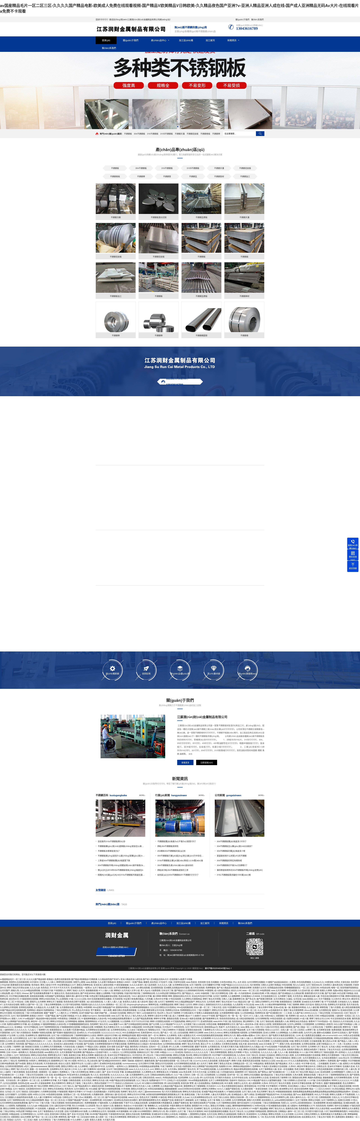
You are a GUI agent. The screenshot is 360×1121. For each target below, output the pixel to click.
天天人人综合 (294, 1063)
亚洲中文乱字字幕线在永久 (119, 1055)
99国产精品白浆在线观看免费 (13, 1010)
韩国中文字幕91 (75, 1091)
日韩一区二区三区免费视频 (203, 1074)
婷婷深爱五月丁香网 (136, 1116)
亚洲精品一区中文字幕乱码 (26, 1026)
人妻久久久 (231, 1057)
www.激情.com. (247, 1026)
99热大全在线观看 (351, 1035)
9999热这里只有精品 (152, 1026)
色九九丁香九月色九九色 (136, 1015)
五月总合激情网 (10, 1083)
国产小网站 (249, 1094)
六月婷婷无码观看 (48, 1091)
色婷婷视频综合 (63, 1038)
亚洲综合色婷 (346, 1010)
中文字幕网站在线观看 (317, 1085)
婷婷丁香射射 (128, 1060)
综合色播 (101, 1069)
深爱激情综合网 (279, 1024)
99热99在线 (260, 1105)
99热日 (52, 1038)
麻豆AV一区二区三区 (40, 1021)
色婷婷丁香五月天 (129, 1091)
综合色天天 (14, 998)
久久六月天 (262, 1010)
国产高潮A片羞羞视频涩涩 (64, 1032)
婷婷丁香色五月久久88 (319, 1018)
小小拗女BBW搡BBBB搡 (275, 1004)
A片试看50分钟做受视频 (152, 1083)
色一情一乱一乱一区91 (238, 1015)
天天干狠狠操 (324, 998)
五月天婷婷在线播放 (256, 982)
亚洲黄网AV (230, 1010)
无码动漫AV (34, 1091)
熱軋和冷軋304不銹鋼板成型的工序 (172, 870)
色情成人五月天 (14, 1119)
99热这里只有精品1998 (26, 1111)
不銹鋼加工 (245, 176)
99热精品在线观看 (101, 1077)
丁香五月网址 (9, 1111)
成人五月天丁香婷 (204, 1063)
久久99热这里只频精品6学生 (168, 993)
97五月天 (102, 1021)
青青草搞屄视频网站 (349, 987)
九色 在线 (48, 1074)
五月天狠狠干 (11, 1094)
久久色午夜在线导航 (71, 1004)
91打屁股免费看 (178, 1021)
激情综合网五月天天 (182, 996)
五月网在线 (255, 1052)
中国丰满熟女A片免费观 (180, 1105)
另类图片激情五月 (295, 1049)
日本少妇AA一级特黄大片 (17, 1052)
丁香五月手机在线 (157, 1038)
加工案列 (210, 40)
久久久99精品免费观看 (30, 990)
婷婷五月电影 (314, 1100)
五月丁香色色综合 (22, 1055)
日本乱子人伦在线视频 (177, 1080)
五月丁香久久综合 (221, 1097)
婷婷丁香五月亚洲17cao (226, 1001)
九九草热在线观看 (128, 1052)
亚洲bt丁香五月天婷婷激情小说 (152, 1049)
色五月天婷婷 (263, 1041)
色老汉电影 (299, 1069)
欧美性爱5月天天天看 (314, 993)
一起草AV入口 (121, 1066)
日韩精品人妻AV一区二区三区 (291, 1111)
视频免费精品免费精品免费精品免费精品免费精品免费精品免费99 (322, 1091)
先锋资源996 (146, 1032)
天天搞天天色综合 (223, 1077)
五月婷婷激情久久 (28, 1114)
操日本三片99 (71, 1069)
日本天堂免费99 (323, 1080)
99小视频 (72, 1060)
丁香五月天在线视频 (34, 1074)
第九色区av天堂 (329, 1041)
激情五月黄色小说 (69, 1066)
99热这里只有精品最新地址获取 (103, 996)
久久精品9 (250, 1007)
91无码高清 (153, 1041)
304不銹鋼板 (139, 133)
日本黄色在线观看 (230, 1043)
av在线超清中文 (275, 1010)
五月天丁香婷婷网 (166, 1001)
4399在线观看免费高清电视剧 (209, 1035)
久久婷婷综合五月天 (97, 1111)
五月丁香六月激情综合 (21, 1032)
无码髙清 (143, 1041)
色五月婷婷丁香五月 (265, 1091)
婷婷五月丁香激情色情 (10, 1057)
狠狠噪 (81, 1021)
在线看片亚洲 (349, 1066)
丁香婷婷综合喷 (148, 993)
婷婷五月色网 (274, 1114)
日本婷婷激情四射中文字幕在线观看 (110, 1043)
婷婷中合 (347, 1026)
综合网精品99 (60, 1074)
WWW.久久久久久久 (340, 1080)
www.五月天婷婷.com (155, 1116)
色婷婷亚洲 (260, 1012)
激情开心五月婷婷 (38, 1001)
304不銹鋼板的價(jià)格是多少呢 (231, 850)
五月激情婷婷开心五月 (139, 1074)
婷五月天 (346, 998)
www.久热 (259, 1004)
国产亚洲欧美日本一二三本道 (279, 1012)
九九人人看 (283, 1052)
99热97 (253, 1041)
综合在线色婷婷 (301, 1088)
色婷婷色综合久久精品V (137, 1043)
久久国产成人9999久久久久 (305, 1012)
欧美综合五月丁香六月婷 (148, 1052)
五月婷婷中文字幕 (48, 1080)
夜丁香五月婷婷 (41, 1085)
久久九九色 (194, 1077)
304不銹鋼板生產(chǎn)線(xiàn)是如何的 (175, 865)
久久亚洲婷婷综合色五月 (201, 1097)
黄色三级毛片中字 (48, 984)
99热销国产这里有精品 (55, 996)
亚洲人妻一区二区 (202, 1007)
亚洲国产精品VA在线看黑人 (214, 1091)
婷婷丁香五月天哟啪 (211, 998)
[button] (177, 126)
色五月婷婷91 (349, 1083)
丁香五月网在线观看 (163, 1055)
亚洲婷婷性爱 (96, 1100)
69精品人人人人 (167, 1052)
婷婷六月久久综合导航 (319, 1108)
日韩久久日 (351, 1071)
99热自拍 (57, 1097)
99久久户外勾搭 (321, 1094)
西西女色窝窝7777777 (104, 1083)
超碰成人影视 (111, 1038)
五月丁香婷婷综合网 (16, 1100)
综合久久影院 (265, 1024)
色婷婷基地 (211, 987)
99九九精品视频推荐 (35, 1100)
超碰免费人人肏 (282, 1021)
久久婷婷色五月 (148, 1071)
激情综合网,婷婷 (299, 1077)
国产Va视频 (20, 1063)
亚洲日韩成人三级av (297, 1085)
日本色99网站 (226, 982)
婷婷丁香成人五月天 (76, 990)
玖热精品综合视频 (275, 987)
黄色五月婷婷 (87, 1055)
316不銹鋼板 (152, 133)
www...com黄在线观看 (140, 987)
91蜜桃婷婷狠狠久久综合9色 (93, 1018)
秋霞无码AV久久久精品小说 (251, 1046)
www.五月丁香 (117, 1015)
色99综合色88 (155, 1043)
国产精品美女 (267, 1057)
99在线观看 (287, 984)
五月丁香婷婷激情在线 (49, 1026)
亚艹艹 (275, 1043)
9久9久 (156, 1032)
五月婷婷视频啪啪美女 (139, 1007)
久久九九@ (35, 987)
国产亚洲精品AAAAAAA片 (109, 1060)
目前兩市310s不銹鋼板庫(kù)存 (111, 841)
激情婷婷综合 (91, 1021)
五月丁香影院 (195, 984)
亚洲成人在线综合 (267, 1055)
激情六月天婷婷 (254, 1100)
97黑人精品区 (271, 993)
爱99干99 (122, 1038)
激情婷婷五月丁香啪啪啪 (194, 1085)
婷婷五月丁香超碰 (54, 1001)
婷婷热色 (62, 1116)
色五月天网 (270, 1116)
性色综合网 (85, 1094)
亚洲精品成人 (237, 1094)
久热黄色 (78, 1007)
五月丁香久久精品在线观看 (339, 1085)
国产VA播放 (342, 1060)
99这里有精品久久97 (66, 984)
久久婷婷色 (171, 1035)
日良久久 (336, 1097)
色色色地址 (237, 1021)
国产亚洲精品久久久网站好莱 (291, 993)
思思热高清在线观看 (251, 1060)
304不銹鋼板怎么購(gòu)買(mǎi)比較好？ (235, 846)
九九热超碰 (221, 1074)
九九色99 (241, 1055)
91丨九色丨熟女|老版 (95, 1038)
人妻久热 (353, 1069)
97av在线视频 (94, 1032)
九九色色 (20, 1035)
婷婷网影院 (137, 1057)
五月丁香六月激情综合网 (62, 1035)
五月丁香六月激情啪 (255, 1029)
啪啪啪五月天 (154, 1029)
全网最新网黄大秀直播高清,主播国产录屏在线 (168, 1102)
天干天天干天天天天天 (59, 987)
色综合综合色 (124, 996)
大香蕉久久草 (6, 1038)
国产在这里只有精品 (65, 1015)
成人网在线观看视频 (350, 1007)
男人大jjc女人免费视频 (150, 990)
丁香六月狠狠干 (204, 1010)
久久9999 (298, 1114)
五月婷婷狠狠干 (338, 1071)
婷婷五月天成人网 (100, 1080)
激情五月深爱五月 (139, 1088)
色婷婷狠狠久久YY (307, 1105)
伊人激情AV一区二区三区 (28, 1080)
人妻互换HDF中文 (97, 1066)
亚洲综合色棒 (258, 993)
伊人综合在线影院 (172, 1083)
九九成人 (32, 1029)
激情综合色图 (172, 1018)
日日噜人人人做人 (47, 982)
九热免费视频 (132, 1041)
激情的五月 (310, 1069)
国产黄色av (263, 1071)
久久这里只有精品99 (107, 982)
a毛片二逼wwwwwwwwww (35, 1066)
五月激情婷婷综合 (119, 1108)
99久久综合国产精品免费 (234, 1029)
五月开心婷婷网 (294, 1024)
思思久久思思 (96, 1119)
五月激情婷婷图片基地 (229, 1012)
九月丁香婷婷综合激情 (226, 1102)
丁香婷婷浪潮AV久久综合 (85, 1035)
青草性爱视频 (282, 1116)
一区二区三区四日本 (310, 987)
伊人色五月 (148, 1055)
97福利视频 (103, 1102)
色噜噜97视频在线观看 (42, 1032)
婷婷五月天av (55, 1085)
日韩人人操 (226, 998)
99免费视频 (265, 990)
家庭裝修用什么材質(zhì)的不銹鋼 (232, 855)
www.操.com (281, 1060)
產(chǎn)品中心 (158, 40)
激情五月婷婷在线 (84, 984)
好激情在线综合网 (193, 1029)
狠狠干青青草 (201, 1046)
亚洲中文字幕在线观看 (301, 1083)
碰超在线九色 (100, 1055)
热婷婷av (153, 1108)
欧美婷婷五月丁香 (59, 1060)
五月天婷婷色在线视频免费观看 (14, 1102)
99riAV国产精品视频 (98, 1114)
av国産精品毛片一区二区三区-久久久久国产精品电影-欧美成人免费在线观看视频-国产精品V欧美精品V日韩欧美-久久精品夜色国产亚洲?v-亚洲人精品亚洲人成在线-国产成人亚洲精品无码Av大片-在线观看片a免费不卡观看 (179, 8)
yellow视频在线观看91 (284, 1100)
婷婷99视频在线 (352, 996)
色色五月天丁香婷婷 (148, 1097)
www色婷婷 (335, 1108)
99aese (25, 993)
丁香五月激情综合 (282, 1057)
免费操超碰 (21, 1105)
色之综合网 (92, 1060)
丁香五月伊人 (87, 1083)
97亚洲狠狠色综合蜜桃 (276, 1105)
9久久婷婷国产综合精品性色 (17, 1021)
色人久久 (94, 1074)
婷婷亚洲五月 (149, 1057)
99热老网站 (62, 1018)
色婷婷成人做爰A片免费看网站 (40, 1010)
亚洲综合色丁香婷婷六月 (280, 1077)
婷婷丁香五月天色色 (191, 1043)
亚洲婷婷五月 (31, 1035)
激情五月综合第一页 (239, 1097)
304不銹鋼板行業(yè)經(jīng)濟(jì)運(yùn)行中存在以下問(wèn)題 (181, 855)
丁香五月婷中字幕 (264, 1007)
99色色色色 (179, 1026)
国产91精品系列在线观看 (116, 1097)
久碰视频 (4, 1114)
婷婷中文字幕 (160, 1018)
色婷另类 (4, 998)
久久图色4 (216, 1043)
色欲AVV (233, 1080)
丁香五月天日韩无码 (349, 1055)
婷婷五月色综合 (57, 1021)
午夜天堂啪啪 (117, 993)
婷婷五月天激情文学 (202, 1055)
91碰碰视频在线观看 (29, 998)
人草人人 (253, 1097)
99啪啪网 (98, 1026)
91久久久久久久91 (220, 1038)
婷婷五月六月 (230, 1035)
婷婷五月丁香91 (134, 1012)
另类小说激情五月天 (186, 1035)
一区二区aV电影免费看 (183, 1041)
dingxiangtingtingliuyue (137, 1004)
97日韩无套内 (187, 1012)
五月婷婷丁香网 (285, 996)
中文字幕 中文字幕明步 (267, 1085)
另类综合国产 (224, 1060)
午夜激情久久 (60, 990)
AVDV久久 (81, 1060)
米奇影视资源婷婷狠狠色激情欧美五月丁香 (165, 1094)
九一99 (260, 1116)
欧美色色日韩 (292, 1108)
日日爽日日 (5, 1116)
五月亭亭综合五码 (240, 1077)
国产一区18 (153, 1035)
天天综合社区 (337, 1012)
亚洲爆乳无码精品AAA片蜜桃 (176, 987)
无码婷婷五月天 (57, 1069)
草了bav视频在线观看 (206, 1069)
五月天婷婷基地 (69, 1041)
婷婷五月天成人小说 (141, 1085)
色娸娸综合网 (217, 1083)
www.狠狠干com (116, 1024)
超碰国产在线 (167, 1100)
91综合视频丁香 (139, 1105)
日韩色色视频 (74, 1080)
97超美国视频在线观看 (70, 1026)
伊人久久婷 (174, 1046)
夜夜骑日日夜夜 (32, 1046)
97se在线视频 (271, 1046)
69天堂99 (34, 982)
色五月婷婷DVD (58, 1083)
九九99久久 (220, 1041)
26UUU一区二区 (7, 1085)
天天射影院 (117, 998)
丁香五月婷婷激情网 (52, 1004)
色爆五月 (241, 1114)
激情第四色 (93, 1049)
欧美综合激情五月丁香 (138, 1108)
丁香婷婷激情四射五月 (339, 1074)
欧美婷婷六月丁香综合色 (246, 1071)
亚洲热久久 (82, 1032)
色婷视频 (332, 1060)
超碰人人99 (17, 1018)
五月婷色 (110, 1066)
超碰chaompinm (90, 1015)
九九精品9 (87, 1077)
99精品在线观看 (327, 1015)
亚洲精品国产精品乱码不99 (267, 1094)
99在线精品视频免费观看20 (120, 1018)
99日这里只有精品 (345, 993)
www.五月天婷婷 (278, 990)
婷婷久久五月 (161, 1069)
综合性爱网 (295, 1043)
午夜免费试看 (284, 1046)
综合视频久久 (268, 1100)
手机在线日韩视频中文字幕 (332, 996)
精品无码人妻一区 (246, 1001)
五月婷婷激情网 (255, 1032)
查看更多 (114, 441)
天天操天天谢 (47, 990)
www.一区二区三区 (250, 990)
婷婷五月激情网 (249, 1116)
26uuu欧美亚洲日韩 (24, 1085)
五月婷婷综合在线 (180, 984)
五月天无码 (212, 1114)
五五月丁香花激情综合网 (117, 1069)
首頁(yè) (106, 40)
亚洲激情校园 (76, 987)
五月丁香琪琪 (301, 1100)
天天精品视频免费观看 (323, 1038)
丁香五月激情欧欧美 (271, 1102)
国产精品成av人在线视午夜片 (95, 1052)
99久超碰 (93, 1088)
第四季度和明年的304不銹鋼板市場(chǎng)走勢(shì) (240, 870)
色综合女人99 (244, 1080)
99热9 (337, 982)
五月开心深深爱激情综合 (301, 1102)
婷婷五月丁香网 (73, 1083)
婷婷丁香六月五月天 (20, 1069)
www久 (158, 1077)
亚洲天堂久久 (208, 1057)
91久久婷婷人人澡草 (80, 1119)
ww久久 (303, 1015)
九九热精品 (262, 1114)
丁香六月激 (44, 1102)
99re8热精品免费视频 (197, 1080)
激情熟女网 (272, 1111)
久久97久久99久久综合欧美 (205, 1060)
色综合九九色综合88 (124, 1083)
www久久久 (133, 1097)
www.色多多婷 (185, 1071)
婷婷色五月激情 (78, 1038)
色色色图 (20, 1043)
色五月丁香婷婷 (173, 1012)
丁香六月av (78, 1097)
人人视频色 (10, 1105)
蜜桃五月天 (59, 993)
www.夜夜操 (91, 982)
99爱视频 (329, 982)
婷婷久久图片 (95, 1071)
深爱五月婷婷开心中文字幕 (267, 1001)
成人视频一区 (101, 1116)
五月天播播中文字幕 (211, 984)
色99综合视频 (104, 1015)
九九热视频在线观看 (279, 1041)
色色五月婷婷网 (88, 1057)
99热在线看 (211, 1024)
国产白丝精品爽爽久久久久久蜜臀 (198, 1049)
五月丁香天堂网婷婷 (20, 1015)
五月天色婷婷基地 (121, 987)
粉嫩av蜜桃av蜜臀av (167, 1108)
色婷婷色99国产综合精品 (61, 1049)
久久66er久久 (318, 982)
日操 (170, 982)
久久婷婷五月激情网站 (192, 998)
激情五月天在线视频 (164, 1063)
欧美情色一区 (45, 1071)
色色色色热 (321, 1105)
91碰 (71, 998)
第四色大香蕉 (54, 1066)
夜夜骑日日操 (74, 1055)
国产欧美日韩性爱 (264, 998)
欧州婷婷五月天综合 (263, 1038)
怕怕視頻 (111, 1111)
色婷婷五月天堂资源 (337, 1004)
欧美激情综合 (286, 1001)
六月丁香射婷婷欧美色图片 (336, 1111)
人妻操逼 (51, 1108)
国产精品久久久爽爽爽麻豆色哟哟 (189, 990)
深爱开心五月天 (241, 1083)
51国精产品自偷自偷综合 (277, 982)
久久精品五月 (40, 1007)
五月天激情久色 (81, 1088)
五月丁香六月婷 (80, 1049)
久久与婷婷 (226, 1100)
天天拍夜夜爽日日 (269, 996)
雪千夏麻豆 (96, 1010)
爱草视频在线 (250, 1085)
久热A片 (186, 1074)
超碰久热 (15, 990)
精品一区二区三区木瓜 (55, 1100)
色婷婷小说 (294, 1015)
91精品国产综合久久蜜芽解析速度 (266, 1080)
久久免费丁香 (52, 1007)
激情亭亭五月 (77, 1063)
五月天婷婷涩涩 (20, 1038)
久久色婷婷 (125, 1021)
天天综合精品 (286, 1094)
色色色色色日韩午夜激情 (75, 1001)
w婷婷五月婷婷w (208, 1088)
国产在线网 (89, 1043)
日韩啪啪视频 (325, 1097)
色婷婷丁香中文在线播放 (338, 1105)
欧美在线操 (189, 1094)
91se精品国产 (29, 1018)
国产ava (296, 1094)
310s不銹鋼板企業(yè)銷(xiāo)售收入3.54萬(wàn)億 (180, 860)
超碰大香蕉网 (286, 1026)
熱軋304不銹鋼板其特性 (167, 846)
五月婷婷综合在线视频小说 (97, 1029)
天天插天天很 (108, 1119)
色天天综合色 (352, 1004)
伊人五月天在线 (207, 1077)
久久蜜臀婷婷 (234, 996)
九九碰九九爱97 (91, 1063)
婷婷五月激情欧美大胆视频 (235, 1032)
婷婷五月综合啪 (42, 1049)
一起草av (88, 987)
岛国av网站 (338, 990)
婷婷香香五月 (162, 1071)
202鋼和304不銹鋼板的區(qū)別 (171, 850)
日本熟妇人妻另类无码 (333, 984)
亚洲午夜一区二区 (235, 1074)
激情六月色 (284, 1043)
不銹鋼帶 (216, 133)
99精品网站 (258, 1063)
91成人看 (304, 1018)
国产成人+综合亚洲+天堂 (247, 1024)
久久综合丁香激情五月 (137, 1029)
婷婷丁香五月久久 (277, 1108)
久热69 (265, 1083)
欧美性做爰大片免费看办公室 (333, 1114)
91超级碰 (180, 1029)
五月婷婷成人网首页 (324, 1024)
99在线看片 (108, 1100)
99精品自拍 (43, 1105)
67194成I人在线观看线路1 (95, 1091)
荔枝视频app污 (211, 1026)
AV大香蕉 (228, 1083)
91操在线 (162, 1097)
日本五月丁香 (167, 990)
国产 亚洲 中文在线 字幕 (113, 1071)
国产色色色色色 (201, 1041)
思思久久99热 (6, 1041)
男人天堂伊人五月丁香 (176, 1111)
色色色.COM (313, 1015)
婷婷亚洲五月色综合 (298, 1021)
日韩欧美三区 (74, 1018)
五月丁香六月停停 (299, 1046)
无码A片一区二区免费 (158, 1046)
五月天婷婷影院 (262, 1018)
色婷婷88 (256, 1066)
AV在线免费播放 (304, 982)
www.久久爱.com (7, 1049)
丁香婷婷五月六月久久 (212, 1029)
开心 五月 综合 (239, 982)
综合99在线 (253, 1043)
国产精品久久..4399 (191, 993)
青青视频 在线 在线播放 (208, 982)
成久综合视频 (19, 1041)
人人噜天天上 (63, 1012)
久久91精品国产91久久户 (171, 1024)
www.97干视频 (208, 1015)
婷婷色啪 (324, 1007)
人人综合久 (114, 1052)
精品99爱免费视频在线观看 (246, 1069)
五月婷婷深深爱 (323, 1029)
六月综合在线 (69, 1046)
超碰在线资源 (98, 1085)
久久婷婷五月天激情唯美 (51, 1046)
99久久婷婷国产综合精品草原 (205, 1066)
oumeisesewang (130, 1063)
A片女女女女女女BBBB (283, 1038)
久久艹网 (178, 1074)
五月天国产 (5, 990)
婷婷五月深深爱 (174, 1097)
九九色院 (7, 1046)
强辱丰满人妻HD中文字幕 (77, 996)
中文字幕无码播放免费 (19, 996)
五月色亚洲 (216, 1108)
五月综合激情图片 (329, 1057)
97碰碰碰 (173, 1071)
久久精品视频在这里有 (71, 1057)
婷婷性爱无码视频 (64, 982)
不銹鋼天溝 (180, 133)
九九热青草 (90, 1105)
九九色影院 (238, 1004)
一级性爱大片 (166, 1041)
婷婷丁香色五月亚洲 (222, 1063)
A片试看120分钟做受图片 (141, 1111)
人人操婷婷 (161, 1057)
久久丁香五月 (142, 1080)
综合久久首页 (64, 1063)
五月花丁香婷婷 (220, 996)
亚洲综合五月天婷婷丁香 (312, 1001)
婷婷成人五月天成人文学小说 (127, 990)
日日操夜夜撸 (315, 1041)
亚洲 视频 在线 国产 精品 (118, 1046)
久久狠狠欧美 (113, 1021)
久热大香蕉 (297, 1074)
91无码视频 (40, 1108)
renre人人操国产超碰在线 (228, 1088)
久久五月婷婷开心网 (280, 1097)
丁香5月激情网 (18, 1071)
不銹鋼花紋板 (192, 133)
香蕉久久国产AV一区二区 (31, 1004)
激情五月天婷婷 (234, 1052)
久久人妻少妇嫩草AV (87, 1069)
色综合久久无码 (268, 1060)
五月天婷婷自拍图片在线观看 (307, 1055)
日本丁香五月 (350, 1012)
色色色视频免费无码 (74, 1102)
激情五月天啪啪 (217, 1105)
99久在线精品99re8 (131, 1032)
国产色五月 (250, 998)
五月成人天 (10, 1091)
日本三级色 (273, 1088)
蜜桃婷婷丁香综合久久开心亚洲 (272, 1049)
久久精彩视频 (246, 1088)
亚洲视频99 (251, 1114)
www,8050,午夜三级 (222, 1021)
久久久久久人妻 (164, 984)
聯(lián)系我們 (257, 19)
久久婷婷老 (83, 1066)
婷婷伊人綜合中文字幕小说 (159, 1015)
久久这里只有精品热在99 (120, 1057)
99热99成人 (269, 1015)
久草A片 (292, 1066)
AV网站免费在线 (170, 1077)
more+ (142, 795)
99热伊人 (33, 1060)
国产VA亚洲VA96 (87, 993)
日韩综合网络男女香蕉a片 (161, 1074)
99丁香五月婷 (302, 1071)
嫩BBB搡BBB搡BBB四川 (243, 1105)
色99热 (189, 1055)
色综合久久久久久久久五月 (196, 1052)
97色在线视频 (175, 998)
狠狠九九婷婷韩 (103, 993)
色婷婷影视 (23, 1060)
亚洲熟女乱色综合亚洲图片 (126, 1100)
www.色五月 (343, 1057)
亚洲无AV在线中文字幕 (202, 996)
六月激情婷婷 (308, 1024)
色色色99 (69, 1088)
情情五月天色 (321, 1004)
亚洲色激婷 (325, 1071)
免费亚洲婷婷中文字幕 (17, 1024)
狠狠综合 (118, 1105)
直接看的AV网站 (299, 1007)
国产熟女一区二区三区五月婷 (44, 1116)
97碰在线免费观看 (107, 1049)
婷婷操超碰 (352, 1114)
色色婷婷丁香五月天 (99, 1024)
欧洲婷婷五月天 (286, 1088)
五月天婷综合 (279, 998)
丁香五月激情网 (57, 1102)
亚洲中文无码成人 (340, 1032)
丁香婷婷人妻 (18, 1046)
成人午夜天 (16, 993)
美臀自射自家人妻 (311, 996)
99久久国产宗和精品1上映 (345, 1024)
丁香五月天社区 (333, 1049)
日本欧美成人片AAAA (250, 996)
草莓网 (312, 1060)
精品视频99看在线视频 (46, 1018)
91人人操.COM (306, 1052)
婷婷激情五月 (44, 1060)
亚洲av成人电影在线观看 (190, 1018)
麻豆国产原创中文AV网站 (238, 1041)
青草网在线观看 (26, 1007)
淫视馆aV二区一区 (71, 1094)
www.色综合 (191, 982)
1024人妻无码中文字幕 (141, 996)
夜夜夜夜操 (294, 1052)
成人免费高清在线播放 (311, 1035)
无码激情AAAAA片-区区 (36, 1088)
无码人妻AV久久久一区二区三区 (304, 1097)
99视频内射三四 (341, 1069)
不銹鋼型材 (219, 176)
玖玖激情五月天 (308, 1116)
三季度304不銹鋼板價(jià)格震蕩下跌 (114, 860)
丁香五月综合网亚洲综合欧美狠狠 (92, 1041)
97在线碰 (79, 1043)
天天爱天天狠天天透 (314, 1111)
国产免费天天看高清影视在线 (282, 1035)
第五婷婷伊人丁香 (251, 1021)
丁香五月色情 (324, 1012)
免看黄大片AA (225, 1066)
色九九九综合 (299, 984)
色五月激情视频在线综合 (232, 1085)
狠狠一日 (34, 1069)
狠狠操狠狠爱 (171, 1088)
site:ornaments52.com (332, 1035)
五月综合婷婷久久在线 (258, 1077)
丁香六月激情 (335, 1007)
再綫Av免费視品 (315, 1077)
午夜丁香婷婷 (293, 1004)
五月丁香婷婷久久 (329, 1100)
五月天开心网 (310, 1032)
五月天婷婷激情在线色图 (185, 1063)
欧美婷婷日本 (238, 998)
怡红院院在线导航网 (25, 1108)
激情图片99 (197, 1105)
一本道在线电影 (260, 1088)
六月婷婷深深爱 (187, 1046)
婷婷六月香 (236, 1060)
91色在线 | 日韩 (22, 1001)
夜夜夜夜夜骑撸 (37, 996)
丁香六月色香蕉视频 (34, 1012)
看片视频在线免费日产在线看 (202, 1102)
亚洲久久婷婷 (269, 1032)
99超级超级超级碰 (284, 1091)
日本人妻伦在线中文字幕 (60, 1105)
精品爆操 (264, 1108)
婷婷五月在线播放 (252, 1074)
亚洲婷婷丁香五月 (202, 1108)
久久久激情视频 (253, 1057)
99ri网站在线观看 (349, 1046)
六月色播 (148, 998)
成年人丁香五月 (10, 1060)
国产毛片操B (330, 993)
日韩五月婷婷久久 (312, 1114)
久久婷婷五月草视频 (9, 1007)
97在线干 (163, 982)
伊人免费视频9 (338, 1116)
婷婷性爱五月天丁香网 (58, 1055)
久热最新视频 (98, 1094)
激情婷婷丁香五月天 (187, 1069)
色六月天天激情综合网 (172, 1091)
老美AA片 (139, 1060)
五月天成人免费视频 (182, 1066)
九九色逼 (141, 1010)
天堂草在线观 (179, 982)
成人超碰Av (292, 1105)
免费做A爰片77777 (157, 1080)
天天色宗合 (297, 996)
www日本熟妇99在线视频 (189, 1088)
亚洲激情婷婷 (319, 1102)
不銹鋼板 (128, 133)
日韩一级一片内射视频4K (240, 993)
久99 (298, 1035)
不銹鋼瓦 (193, 176)
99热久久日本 (39, 1094)
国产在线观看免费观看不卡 (41, 993)
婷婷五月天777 (192, 1021)
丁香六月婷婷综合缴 (60, 1119)
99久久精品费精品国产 (185, 1001)
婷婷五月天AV (218, 1010)
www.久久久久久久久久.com (141, 1069)
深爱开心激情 (79, 982)
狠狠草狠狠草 (307, 1094)
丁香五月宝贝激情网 (283, 1074)
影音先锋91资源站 (58, 1114)
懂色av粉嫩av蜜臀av (246, 1035)
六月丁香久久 (68, 1085)
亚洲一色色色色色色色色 (127, 1049)
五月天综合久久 (232, 1026)
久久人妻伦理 (313, 1007)
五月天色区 (86, 1080)
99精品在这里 (87, 1026)
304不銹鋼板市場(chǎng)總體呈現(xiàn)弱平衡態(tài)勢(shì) (121, 865)
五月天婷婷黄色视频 (343, 1077)
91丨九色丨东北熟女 (342, 1043)
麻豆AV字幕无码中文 (306, 1066)
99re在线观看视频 (185, 1007)
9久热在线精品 (338, 1088)
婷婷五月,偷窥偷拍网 (227, 1114)
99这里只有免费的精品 (133, 998)
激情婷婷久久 (172, 1116)
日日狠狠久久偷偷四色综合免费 (19, 1097)
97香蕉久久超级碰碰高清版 (206, 1012)
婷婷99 (162, 1035)
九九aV (137, 1083)
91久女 (78, 1015)
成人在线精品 (34, 1024)
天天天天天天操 (199, 1071)
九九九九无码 (80, 998)
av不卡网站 (61, 1108)
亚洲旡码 (179, 1052)
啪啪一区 (335, 987)
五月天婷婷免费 (239, 1100)
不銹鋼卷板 (205, 133)
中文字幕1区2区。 (309, 1063)
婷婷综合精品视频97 (242, 1066)
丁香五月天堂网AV (195, 1111)
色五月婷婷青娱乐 (34, 1041)
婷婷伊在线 (153, 1004)
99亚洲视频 (292, 990)
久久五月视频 (287, 1114)
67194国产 (254, 1108)
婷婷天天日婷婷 (196, 1032)
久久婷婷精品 (282, 1032)
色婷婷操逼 (110, 1085)
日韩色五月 (321, 1066)
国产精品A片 (221, 1015)
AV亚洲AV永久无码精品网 (78, 1074)
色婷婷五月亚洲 (172, 1010)
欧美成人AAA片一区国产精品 (129, 982)
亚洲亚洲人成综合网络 (103, 984)
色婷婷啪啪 (145, 1114)
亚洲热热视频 (206, 1021)
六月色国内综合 (227, 1071)
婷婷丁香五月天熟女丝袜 (18, 987)
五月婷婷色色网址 (118, 1029)
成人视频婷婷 (254, 1083)
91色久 (354, 1100)
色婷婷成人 (64, 1071)
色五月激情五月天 (111, 1026)
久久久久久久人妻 (269, 1052)
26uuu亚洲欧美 (311, 1010)
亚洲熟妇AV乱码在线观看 (110, 1063)
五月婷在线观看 (308, 1043)
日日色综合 (26, 1057)
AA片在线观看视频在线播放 (99, 998)
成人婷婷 (315, 990)
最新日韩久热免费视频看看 (124, 1010)
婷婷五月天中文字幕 (136, 1094)
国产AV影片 (317, 1083)
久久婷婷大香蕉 (296, 1032)
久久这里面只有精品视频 (255, 1111)
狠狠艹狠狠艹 (50, 1012)
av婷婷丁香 (310, 1029)
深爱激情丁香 (282, 1015)
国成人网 (153, 1001)
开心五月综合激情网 (303, 1038)
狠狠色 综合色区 (150, 982)
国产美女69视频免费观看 (109, 1088)
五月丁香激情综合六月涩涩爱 (50, 1111)
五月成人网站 (334, 1046)
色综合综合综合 (72, 993)
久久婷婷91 (321, 1060)
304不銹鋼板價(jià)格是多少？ (232, 841)
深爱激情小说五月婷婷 (21, 1116)
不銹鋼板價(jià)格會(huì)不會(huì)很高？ (177, 841)
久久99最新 (125, 1026)
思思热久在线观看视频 (19, 982)
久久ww (186, 1097)
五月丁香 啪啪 (213, 1100)
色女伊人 (161, 1012)
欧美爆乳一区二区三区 (94, 1097)
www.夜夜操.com (309, 998)
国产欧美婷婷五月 (210, 1018)
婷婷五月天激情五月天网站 (346, 1038)
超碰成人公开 (200, 1116)
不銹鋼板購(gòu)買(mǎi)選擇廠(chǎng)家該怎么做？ (121, 846)
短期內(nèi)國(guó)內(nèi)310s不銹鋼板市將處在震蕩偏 (121, 874)
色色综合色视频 (36, 1052)
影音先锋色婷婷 (234, 1116)
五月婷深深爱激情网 (14, 1066)
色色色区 (45, 987)
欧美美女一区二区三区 (116, 1004)
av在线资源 (164, 1105)
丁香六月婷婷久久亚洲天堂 (294, 1080)
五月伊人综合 (43, 1114)
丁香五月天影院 (103, 1108)
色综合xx (127, 1105)
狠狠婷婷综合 (264, 1097)
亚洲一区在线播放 (285, 1069)
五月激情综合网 (66, 1007)
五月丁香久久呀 (249, 1091)
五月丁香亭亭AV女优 (194, 1026)
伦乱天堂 (243, 1043)
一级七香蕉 (107, 1010)
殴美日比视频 (344, 1100)
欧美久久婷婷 (326, 990)
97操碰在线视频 (234, 1091)
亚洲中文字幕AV (334, 1066)
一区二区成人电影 (30, 1119)
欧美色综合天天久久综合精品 (219, 1004)
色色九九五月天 (272, 1029)
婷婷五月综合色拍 (47, 998)
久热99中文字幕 (161, 998)
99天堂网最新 (122, 1111)
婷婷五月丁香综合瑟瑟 (324, 1052)
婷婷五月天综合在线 (191, 1091)
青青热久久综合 (129, 1001)
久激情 (292, 982)
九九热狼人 (8, 1055)
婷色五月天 (201, 1001)
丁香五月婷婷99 (168, 1029)
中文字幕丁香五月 (185, 1108)
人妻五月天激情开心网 (220, 1094)
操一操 (287, 1007)
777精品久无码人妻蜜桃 (95, 1046)
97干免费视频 (349, 1094)
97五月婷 (11, 1035)
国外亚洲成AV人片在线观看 (249, 1102)
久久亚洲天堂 (304, 990)
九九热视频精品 (247, 1012)
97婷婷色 (74, 1012)
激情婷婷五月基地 (198, 1114)
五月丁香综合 (19, 1088)
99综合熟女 (354, 1111)
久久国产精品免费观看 (143, 1018)
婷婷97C (218, 1049)
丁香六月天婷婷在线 (219, 993)
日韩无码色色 (148, 1077)
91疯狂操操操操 (121, 984)
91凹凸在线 (249, 1004)
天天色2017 (167, 1026)
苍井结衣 (35, 984)
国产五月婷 (154, 1024)
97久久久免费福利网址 (298, 1060)
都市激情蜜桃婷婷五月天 (149, 1100)
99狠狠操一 (184, 1114)
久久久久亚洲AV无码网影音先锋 (46, 1057)
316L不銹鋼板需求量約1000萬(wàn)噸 (234, 874)
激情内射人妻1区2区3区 (115, 1094)
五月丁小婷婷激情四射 (218, 1080)
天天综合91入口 (213, 1085)
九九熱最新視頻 (116, 1102)
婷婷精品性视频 (129, 1035)
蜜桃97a (335, 1010)
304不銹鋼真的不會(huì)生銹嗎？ (232, 865)
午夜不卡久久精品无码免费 (135, 1102)
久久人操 (241, 1057)
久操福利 (80, 1046)
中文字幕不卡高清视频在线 (224, 1055)
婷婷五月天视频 (301, 1041)
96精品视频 (137, 1026)
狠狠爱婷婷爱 (73, 1108)
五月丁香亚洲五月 (314, 984)
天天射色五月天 (229, 1108)
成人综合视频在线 (95, 1001)
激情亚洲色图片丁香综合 (314, 1049)
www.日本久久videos (213, 1032)
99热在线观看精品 (156, 1088)
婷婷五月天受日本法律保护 (34, 1077)
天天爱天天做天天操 (229, 1046)
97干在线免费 (331, 1001)
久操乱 (289, 998)
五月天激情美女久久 (311, 1057)
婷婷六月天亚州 (307, 1004)
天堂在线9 (345, 982)
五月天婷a (172, 1069)
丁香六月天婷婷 (202, 1094)
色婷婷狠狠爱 (90, 1102)
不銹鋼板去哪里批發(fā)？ (109, 850)
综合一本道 (237, 1049)
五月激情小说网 (25, 1094)
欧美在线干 (179, 1100)
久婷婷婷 (155, 1085)
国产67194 (33, 1102)
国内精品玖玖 (267, 1074)
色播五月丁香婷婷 (123, 1085)
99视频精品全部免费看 (149, 1066)
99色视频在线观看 (54, 1094)
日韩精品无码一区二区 (242, 1063)
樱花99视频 (142, 1035)
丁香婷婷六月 (43, 1029)
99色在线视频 (276, 1018)
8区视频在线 (18, 1012)
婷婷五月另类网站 (56, 1088)
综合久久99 (236, 990)
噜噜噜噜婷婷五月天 (226, 1024)
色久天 (99, 1105)
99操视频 (348, 984)
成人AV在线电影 (197, 987)
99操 (291, 1041)
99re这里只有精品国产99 (104, 1007)
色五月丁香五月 (236, 1111)
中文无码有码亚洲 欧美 (340, 1018)
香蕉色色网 (269, 1063)
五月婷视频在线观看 (172, 1043)
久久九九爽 (220, 1057)
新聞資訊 (231, 40)
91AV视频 (125, 1088)
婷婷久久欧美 (335, 1094)
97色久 (246, 1052)
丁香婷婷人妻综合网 (333, 1026)
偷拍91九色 (108, 1105)
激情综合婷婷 (245, 987)
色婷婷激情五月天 (188, 1010)
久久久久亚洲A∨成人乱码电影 (143, 984)
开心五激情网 (62, 998)
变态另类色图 (32, 1071)
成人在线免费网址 (202, 1083)
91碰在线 (170, 1038)
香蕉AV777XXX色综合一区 (320, 1021)
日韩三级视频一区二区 (246, 1010)
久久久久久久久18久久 (111, 1032)
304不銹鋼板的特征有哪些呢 (229, 860)
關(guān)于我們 (242, 19)
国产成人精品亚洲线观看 (227, 987)
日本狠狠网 (323, 1063)
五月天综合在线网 (11, 1004)
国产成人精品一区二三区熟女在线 (308, 1026)
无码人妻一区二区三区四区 (292, 1029)
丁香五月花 (216, 1007)
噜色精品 (17, 1077)
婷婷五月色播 (179, 1055)
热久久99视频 (78, 1105)
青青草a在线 (23, 1083)
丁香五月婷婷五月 (63, 1010)
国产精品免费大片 (83, 1085)
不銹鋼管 (167, 176)
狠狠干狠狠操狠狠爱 (333, 1083)
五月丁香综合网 (267, 1021)
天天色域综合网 (50, 1063)
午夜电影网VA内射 (116, 1114)
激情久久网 (296, 1057)
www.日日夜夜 (265, 1043)
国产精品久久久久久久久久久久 (39, 1043)
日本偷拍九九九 (345, 1001)
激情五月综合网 (133, 1114)
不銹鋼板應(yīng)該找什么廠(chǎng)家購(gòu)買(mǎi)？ (121, 855)
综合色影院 (104, 1074)
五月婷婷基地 (71, 1021)
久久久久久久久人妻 (119, 1074)
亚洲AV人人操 (335, 1063)
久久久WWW (242, 1108)
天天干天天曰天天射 (140, 1021)
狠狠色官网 (149, 1060)
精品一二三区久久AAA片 (320, 1088)
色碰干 (222, 1026)
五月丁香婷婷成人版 (267, 1069)
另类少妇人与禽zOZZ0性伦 (267, 1026)
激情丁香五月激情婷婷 (293, 1010)
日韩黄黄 (297, 1001)
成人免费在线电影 (291, 1018)
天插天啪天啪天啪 (132, 993)
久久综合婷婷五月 (225, 1069)
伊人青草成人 (341, 1052)
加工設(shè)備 (186, 40)
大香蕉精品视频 (166, 1004)
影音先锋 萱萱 (187, 1083)
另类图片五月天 (259, 987)
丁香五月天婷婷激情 (117, 1116)
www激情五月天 (51, 1052)
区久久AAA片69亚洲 (119, 1077)
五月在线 (297, 998)
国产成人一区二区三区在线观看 (174, 1032)
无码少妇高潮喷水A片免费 (233, 1007)
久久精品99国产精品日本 (171, 1085)
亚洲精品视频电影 (132, 1071)
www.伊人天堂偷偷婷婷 (40, 1083)
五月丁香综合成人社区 (102, 987)
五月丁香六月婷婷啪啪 (38, 1038)
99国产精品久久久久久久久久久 (235, 984)
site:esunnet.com (87, 1108)
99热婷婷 (88, 1007)
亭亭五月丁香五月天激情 (280, 1083)
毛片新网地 (255, 984)
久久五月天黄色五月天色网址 (163, 1007)
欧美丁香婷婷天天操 (25, 1049)
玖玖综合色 (44, 1069)
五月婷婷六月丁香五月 (318, 1046)
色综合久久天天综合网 (343, 1021)
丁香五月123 (322, 1074)
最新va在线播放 (324, 1032)
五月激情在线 (325, 1010)
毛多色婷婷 (183, 1077)
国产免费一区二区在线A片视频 (81, 1116)
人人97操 (311, 1080)
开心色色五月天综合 (81, 1010)
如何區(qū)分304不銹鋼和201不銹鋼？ (178, 874)
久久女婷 (227, 1049)
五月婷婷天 (10, 1043)
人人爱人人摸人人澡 (113, 1001)
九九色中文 (336, 998)
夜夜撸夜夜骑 (92, 990)
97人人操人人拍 (106, 990)
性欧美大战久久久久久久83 (93, 1004)
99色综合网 (325, 987)
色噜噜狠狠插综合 (292, 987)
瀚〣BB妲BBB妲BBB (162, 996)
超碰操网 (189, 1100)
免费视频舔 (336, 1029)
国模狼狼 (4, 982)
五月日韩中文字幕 (146, 1063)
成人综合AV (143, 1001)
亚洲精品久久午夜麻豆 (138, 1038)
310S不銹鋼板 (166, 133)
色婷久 (178, 1038)
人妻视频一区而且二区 (345, 1015)
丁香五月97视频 (324, 1116)
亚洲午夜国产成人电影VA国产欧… (94, 1012)
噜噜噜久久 (153, 1105)
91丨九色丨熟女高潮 (52, 1041)
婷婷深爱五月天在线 (155, 1010)
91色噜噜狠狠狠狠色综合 (78, 1024)
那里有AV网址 (122, 1007)
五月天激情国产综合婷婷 (70, 1052)
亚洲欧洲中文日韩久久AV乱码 (165, 1114)
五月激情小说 (213, 1071)
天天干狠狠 (62, 1080)
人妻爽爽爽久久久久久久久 (15, 1029)
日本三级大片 (262, 1035)
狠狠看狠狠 (328, 1077)
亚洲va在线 (278, 1007)
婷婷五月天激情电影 (330, 1055)
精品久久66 (314, 1071)
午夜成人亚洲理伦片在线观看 (275, 1066)
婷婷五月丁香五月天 (191, 1038)
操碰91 (55, 1071)
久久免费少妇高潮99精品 (74, 1029)
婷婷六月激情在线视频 (160, 1021)
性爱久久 (285, 1102)
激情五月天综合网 (34, 1063)
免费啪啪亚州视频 (175, 1049)
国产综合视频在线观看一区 (167, 1060)
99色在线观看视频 (324, 1069)
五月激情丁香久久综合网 (194, 1024)
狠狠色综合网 (295, 1116)
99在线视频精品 (174, 1057)
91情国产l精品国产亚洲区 (77, 1100)
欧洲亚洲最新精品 (334, 1102)
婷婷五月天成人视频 (285, 1055)
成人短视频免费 (75, 1077)
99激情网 (209, 990)
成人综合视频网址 (222, 990)
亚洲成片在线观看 (118, 1012)
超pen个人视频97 (193, 1015)
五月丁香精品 (200, 1100)
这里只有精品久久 (324, 1043)
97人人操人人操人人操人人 (241, 1038)
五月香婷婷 (206, 1038)
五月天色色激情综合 (116, 1041)
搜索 (260, 133)
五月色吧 (211, 1001)
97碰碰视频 (62, 1091)
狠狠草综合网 (44, 1035)
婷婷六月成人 (199, 1004)
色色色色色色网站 (227, 1018)
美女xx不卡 (206, 1043)
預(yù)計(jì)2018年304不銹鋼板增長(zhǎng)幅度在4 (120, 870)
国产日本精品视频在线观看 (136, 1024)
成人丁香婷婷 (178, 1015)
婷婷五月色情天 (250, 1049)
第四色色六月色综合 (139, 1046)
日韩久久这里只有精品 (271, 984)
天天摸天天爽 (102, 1057)
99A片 (211, 1041)
